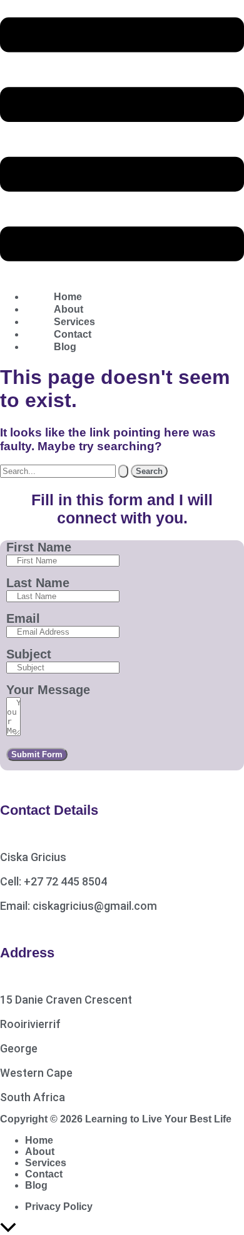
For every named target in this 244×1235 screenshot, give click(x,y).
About (39, 1151)
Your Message (48, 690)
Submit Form (37, 754)
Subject (28, 654)
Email (23, 618)
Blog (65, 346)
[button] (122, 140)
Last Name (37, 583)
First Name (38, 547)
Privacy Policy (59, 1206)
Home (39, 1140)
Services (45, 1162)
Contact (44, 1174)
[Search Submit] (123, 471)
